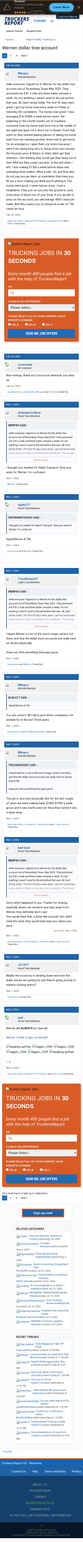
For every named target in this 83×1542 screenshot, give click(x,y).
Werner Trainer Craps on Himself (27, 1037)
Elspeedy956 (43, 1256)
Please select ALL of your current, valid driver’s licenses (36, 318)
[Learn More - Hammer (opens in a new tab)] (41, 7)
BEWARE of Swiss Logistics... (47, 1321)
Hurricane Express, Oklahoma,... (46, 1235)
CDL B (32, 324)
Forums (40, 21)
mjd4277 (24, 505)
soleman (36, 1324)
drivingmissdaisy (29, 412)
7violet (32, 1239)
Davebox (36, 1435)
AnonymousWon (49, 1246)
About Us (40, 1484)
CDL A (15, 324)
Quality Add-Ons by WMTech (41, 1532)
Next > (24, 55)
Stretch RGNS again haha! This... (48, 1361)
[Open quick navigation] (75, 39)
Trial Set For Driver (41, 1379)
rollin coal (57, 1074)
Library (40, 1497)
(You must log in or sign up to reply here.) (25, 1193)
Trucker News (40, 1491)
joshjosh (36, 1364)
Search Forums (14, 31)
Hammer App (40, 1509)
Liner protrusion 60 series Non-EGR (49, 1354)
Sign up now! (43, 1213)
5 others (53, 392)
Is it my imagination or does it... (47, 1285)
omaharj (35, 1288)
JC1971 (23, 965)
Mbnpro (23, 73)
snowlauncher (55, 221)
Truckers (45, 1243)
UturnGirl (36, 1375)
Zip (10, 286)
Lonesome (25, 364)
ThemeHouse (63, 1535)
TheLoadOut (43, 824)
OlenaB (33, 1295)
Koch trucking (54, 1300)
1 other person (61, 824)
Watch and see (24, 1281)
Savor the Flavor (15, 221)
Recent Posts (34, 31)
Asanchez (38, 1393)
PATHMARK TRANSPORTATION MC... (49, 1292)
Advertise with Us (40, 1503)
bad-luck (24, 848)
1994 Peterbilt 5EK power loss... (50, 1390)
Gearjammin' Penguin (36, 221)
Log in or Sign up (67, 16)
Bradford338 (23, 1417)
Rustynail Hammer (26, 1317)
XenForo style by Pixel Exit (41, 1530)
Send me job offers (41, 333)
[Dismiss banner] (79, 7)
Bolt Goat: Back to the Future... (47, 1372)
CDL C (49, 324)
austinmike (29, 392)
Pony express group (47, 1253)
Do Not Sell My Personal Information (40, 1515)
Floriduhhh (22, 1270)
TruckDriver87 (28, 579)
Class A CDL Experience (24, 301)
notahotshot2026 (25, 1407)
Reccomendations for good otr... (49, 1432)
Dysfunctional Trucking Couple (48, 1421)
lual (20, 1017)
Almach (34, 1357)
